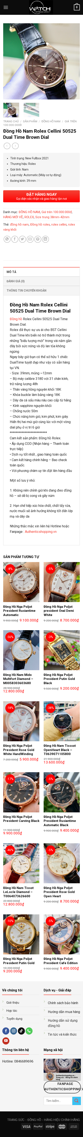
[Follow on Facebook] (5, 1031)
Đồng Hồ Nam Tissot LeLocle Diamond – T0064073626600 (18, 892)
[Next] (73, 61)
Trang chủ (11, 121)
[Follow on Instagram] (13, 1031)
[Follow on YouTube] (5, 1041)
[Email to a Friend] (30, 239)
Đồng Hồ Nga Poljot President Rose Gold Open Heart (59, 892)
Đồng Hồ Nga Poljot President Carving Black (21, 819)
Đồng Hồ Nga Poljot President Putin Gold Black (59, 679)
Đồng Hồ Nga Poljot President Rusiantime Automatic (19, 611)
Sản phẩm (30, 121)
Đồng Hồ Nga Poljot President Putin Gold (18, 961)
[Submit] (76, 1101)
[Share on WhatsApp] (7, 239)
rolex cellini (59, 224)
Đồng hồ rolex (40, 224)
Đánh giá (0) (16, 281)
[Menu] (5, 7)
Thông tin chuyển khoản (26, 290)
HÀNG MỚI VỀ (13, 217)
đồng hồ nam (19, 224)
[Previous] (10, 61)
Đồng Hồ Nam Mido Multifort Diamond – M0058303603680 (18, 679)
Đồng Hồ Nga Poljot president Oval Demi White (59, 611)
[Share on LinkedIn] (45, 239)
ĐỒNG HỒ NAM (51, 121)
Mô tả (11, 272)
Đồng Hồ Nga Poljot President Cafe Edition (61, 961)
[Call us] (29, 1031)
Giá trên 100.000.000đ (57, 212)
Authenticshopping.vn (41, 532)
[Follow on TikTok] (21, 1031)
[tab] (41, 271)
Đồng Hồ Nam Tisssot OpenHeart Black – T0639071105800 (60, 750)
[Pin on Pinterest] (37, 239)
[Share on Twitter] (22, 239)
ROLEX (29, 217)
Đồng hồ (16, 319)
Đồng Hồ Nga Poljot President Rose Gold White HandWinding (18, 750)
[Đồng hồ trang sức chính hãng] (41, 7)
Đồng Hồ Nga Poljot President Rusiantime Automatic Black (60, 821)
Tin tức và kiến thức (62, 1034)
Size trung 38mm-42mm (52, 217)
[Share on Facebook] (14, 239)
